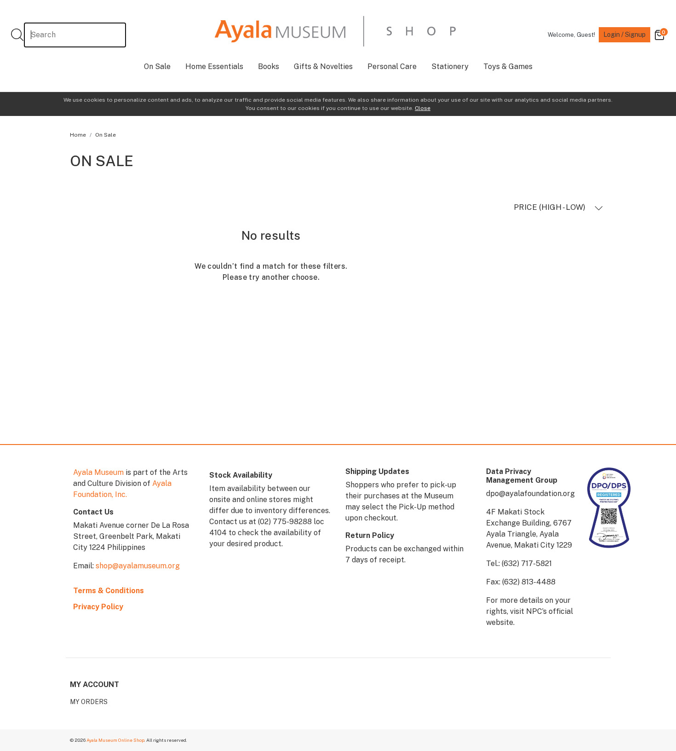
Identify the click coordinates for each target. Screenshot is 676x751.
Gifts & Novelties (323, 66)
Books (268, 66)
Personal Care (392, 66)
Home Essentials (214, 66)
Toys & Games (508, 66)
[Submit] (17, 35)
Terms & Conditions (108, 590)
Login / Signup (624, 34)
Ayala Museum (98, 472)
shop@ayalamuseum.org (138, 565)
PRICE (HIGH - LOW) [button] (550, 207)
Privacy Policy (98, 606)
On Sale (157, 66)
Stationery (450, 66)
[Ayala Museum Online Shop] (335, 31)
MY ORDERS (89, 701)
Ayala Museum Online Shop (115, 740)
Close (422, 108)
